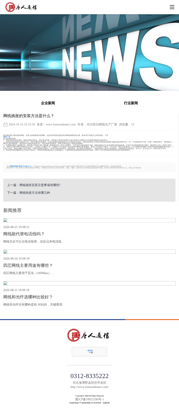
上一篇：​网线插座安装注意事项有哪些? (33, 185)
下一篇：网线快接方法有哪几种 (28, 192)
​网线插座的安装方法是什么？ (21, 166)
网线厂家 (6, 137)
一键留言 (89, 351)
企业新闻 (48, 103)
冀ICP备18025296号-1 (89, 399)
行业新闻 (131, 103)
